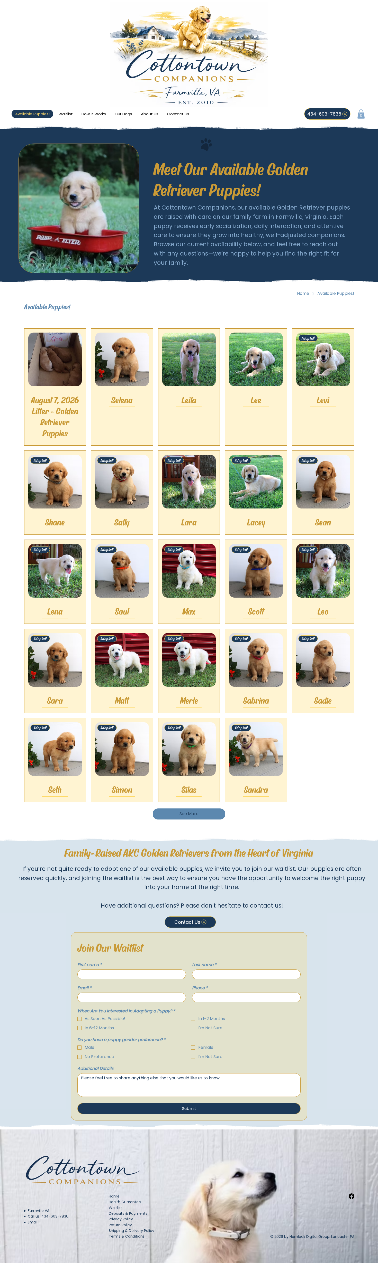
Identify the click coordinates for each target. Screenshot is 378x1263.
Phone (200, 988)
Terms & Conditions (127, 1236)
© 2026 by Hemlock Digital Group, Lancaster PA (312, 1236)
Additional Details (95, 1068)
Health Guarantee (125, 1201)
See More (189, 814)
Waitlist (115, 1207)
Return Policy (120, 1225)
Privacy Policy (121, 1219)
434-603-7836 (54, 1216)
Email (84, 988)
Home (114, 1196)
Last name (204, 964)
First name (89, 964)
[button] (361, 114)
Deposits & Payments (128, 1213)
